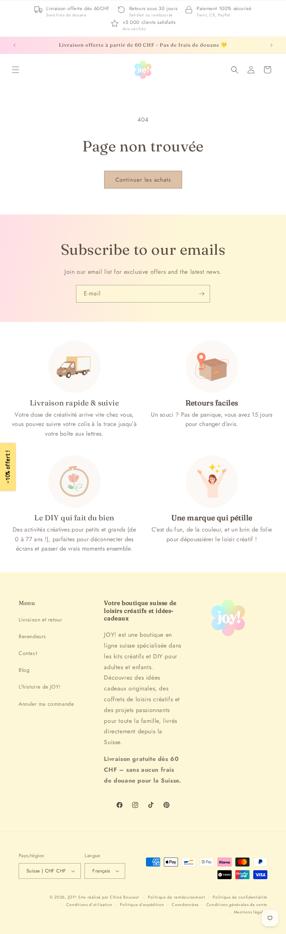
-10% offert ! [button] (7, 467)
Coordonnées (185, 905)
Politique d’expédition (142, 905)
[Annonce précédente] (14, 45)
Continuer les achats (143, 180)
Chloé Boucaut (125, 897)
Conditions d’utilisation (89, 905)
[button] (15, 70)
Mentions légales (250, 912)
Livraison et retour (40, 619)
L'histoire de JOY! (40, 686)
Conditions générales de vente (236, 905)
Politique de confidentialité (240, 897)
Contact (28, 653)
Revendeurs (32, 636)
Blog (24, 670)
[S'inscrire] (201, 294)
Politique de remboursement (176, 897)
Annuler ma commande (46, 704)
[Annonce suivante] (271, 45)
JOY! (72, 897)
